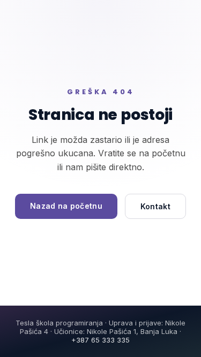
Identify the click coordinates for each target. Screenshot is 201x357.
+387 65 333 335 (100, 340)
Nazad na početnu (66, 205)
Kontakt (155, 206)
